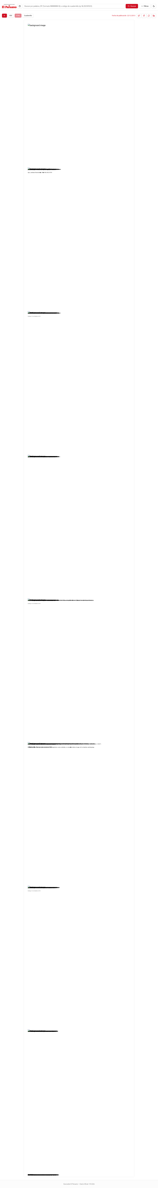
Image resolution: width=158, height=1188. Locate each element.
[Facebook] (144, 15)
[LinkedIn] (154, 15)
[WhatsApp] (149, 15)
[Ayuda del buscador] (20, 6)
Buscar (133, 6)
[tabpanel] (79, 598)
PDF (11, 15)
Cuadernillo (28, 15)
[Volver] (4, 16)
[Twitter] (139, 15)
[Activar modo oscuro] (154, 6)
